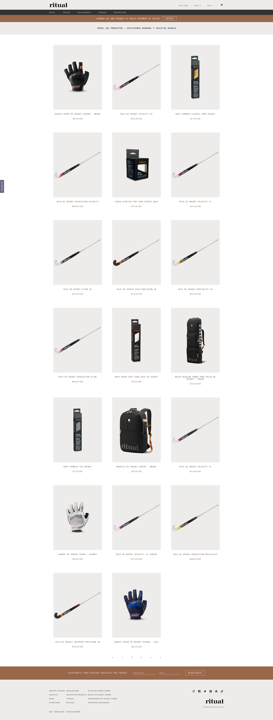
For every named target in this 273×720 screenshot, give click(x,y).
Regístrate (195, 673)
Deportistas (120, 12)
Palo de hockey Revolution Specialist (195, 554)
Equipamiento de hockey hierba (102, 699)
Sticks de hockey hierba (99, 691)
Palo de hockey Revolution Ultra (77, 377)
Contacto (53, 695)
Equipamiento (84, 12)
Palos (52, 12)
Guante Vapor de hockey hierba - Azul (136, 642)
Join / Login (183, 5)
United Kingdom (73, 712)
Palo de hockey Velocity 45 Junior (136, 554)
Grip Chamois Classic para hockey (195, 114)
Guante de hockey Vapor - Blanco (77, 554)
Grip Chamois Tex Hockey (77, 467)
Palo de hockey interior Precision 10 (77, 642)
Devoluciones (72, 691)
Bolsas (66, 12)
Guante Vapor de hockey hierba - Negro (77, 114)
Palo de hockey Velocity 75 (195, 202)
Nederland (59, 712)
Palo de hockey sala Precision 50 (136, 289)
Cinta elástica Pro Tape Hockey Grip (136, 202)
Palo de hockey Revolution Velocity (78, 202)
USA (50, 712)
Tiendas (70, 699)
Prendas (102, 12)
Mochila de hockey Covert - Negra (136, 467)
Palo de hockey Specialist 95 (195, 289)
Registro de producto (76, 695)
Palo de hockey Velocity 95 (136, 114)
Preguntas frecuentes (99, 702)
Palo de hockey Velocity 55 (195, 467)
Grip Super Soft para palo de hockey (136, 377)
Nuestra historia (57, 691)
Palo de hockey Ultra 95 (77, 289)
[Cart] (222, 6)
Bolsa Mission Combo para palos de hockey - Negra (195, 378)
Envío (51, 699)
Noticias (70, 702)
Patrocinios (54, 702)
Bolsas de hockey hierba (99, 695)
